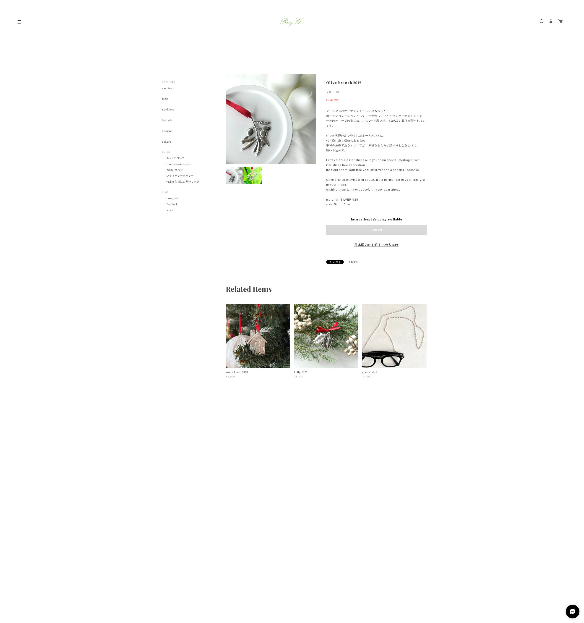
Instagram (173, 198)
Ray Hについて (176, 158)
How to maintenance (179, 164)
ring (165, 99)
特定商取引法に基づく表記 (183, 181)
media (170, 210)
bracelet (168, 120)
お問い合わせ (175, 170)
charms (167, 131)
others (166, 142)
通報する (353, 262)
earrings (168, 88)
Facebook (172, 204)
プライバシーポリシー (180, 176)
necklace (168, 110)
